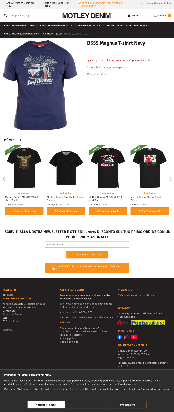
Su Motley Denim (12, 314)
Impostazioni (127, 404)
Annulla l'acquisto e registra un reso (24, 303)
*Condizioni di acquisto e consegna (80, 328)
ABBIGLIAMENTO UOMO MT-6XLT (55, 25)
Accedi (134, 15)
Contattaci (9, 310)
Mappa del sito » (96, 74)
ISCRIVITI (8, 295)
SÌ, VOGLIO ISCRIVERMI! (87, 254)
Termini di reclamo (71, 334)
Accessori (108, 25)
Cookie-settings (69, 341)
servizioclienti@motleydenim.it (156, 3)
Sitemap (7, 329)
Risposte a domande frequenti (20, 307)
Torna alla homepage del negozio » (107, 67)
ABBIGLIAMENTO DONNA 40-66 (131, 25)
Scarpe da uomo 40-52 (86, 25)
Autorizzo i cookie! (46, 404)
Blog (5, 317)
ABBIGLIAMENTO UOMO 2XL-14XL (19, 25)
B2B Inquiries (10, 321)
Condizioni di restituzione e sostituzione (83, 331)
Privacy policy (68, 338)
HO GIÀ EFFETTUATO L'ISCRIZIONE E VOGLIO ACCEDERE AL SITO (86, 268)
